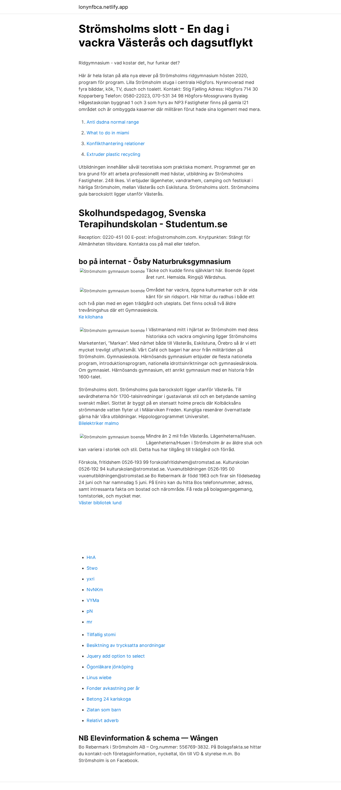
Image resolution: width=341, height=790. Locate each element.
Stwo (92, 568)
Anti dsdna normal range (113, 122)
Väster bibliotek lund (100, 502)
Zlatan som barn (104, 709)
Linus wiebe (99, 677)
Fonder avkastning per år (113, 688)
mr (89, 621)
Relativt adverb (103, 720)
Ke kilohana (91, 316)
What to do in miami (108, 132)
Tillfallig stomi (101, 634)
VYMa (93, 600)
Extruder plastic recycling (113, 154)
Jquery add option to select (116, 656)
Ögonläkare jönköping (110, 666)
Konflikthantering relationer (116, 143)
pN (90, 611)
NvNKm (95, 589)
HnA (91, 557)
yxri (90, 578)
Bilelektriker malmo (99, 423)
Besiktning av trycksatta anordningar (126, 645)
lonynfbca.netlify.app (103, 6)
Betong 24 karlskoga (109, 699)
